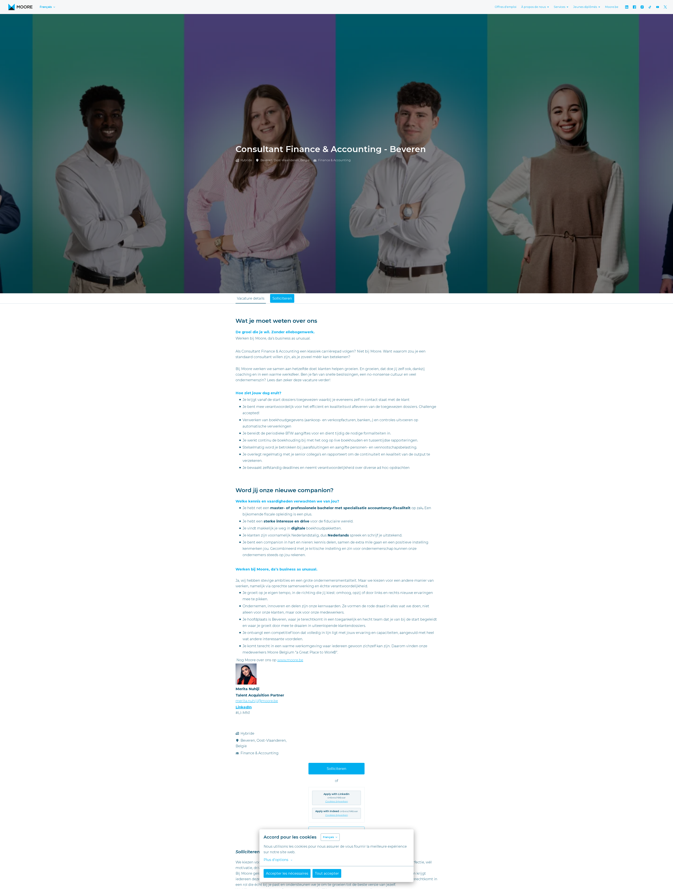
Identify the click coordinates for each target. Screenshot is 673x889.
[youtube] (657, 7)
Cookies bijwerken (336, 801)
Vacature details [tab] (250, 298)
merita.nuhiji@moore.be (257, 701)
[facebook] (634, 7)
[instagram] (642, 7)
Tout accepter (327, 873)
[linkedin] (626, 7)
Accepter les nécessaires (287, 873)
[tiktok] (649, 7)
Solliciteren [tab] (282, 298)
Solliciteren (336, 769)
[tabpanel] (336, 576)
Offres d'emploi (505, 7)
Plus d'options (276, 860)
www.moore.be (290, 660)
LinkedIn (244, 707)
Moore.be (611, 7)
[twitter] (665, 7)
